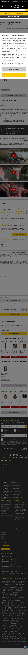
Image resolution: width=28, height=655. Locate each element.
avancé (21, 10)
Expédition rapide (6, 1)
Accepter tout (14, 74)
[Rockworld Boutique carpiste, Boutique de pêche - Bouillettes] (2, 6)
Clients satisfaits (24, 1)
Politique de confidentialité (17, 65)
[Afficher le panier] (18, 6)
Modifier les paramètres (14, 69)
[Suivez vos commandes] (11, 6)
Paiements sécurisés (15, 1)
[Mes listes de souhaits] (15, 6)
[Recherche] (26, 10)
